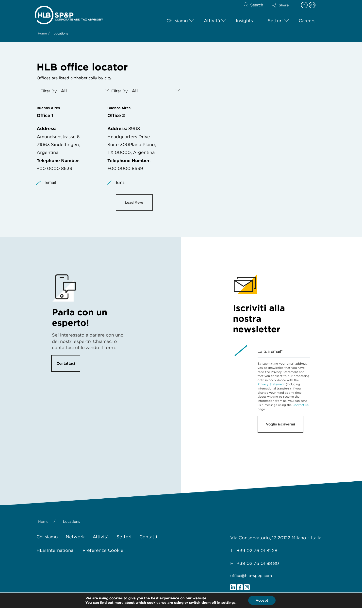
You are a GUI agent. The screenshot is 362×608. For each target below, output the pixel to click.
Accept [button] (262, 600)
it (303, 5)
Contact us (301, 405)
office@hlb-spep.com (251, 575)
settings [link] (228, 603)
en (312, 5)
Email (50, 182)
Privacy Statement (271, 384)
